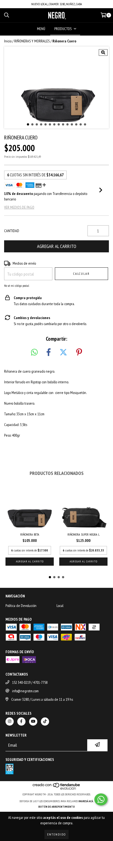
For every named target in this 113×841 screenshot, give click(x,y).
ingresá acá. (86, 801)
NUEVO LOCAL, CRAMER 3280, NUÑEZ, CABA (56, 4)
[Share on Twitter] (63, 352)
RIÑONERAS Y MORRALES (32, 41)
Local (59, 605)
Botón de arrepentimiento (56, 806)
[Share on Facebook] (48, 352)
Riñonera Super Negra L (83, 534)
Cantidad (11, 230)
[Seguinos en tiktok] (45, 721)
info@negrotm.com (25, 690)
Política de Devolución (20, 605)
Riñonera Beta (29, 534)
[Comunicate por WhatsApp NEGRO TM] (101, 799)
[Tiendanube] (57, 789)
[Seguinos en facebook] (21, 721)
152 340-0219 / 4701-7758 (29, 682)
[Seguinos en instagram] (9, 721)
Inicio (8, 41)
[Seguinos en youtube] (33, 721)
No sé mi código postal (16, 286)
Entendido (56, 834)
